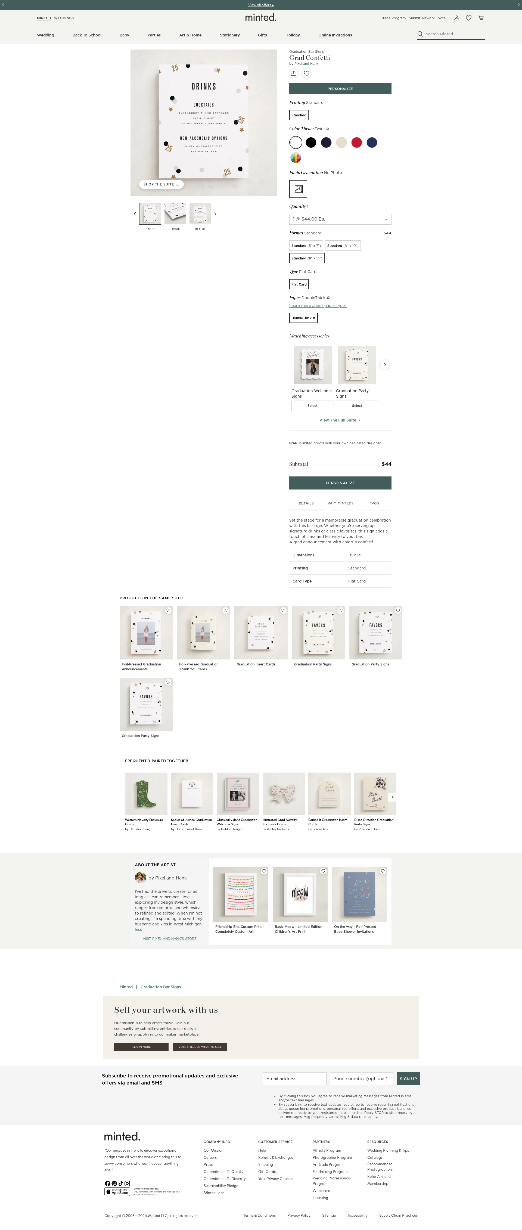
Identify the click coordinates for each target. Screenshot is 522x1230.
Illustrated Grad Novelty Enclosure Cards (280, 821)
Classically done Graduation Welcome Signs (237, 821)
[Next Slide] (385, 364)
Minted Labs (214, 1192)
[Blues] (371, 142)
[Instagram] (127, 1183)
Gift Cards (267, 1171)
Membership (377, 1183)
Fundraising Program (330, 1171)
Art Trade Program (328, 1164)
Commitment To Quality (223, 1171)
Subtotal (298, 464)
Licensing (320, 1197)
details (306, 503)
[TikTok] (120, 1183)
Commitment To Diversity (225, 1178)
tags (374, 503)
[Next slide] (215, 213)
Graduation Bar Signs (306, 51)
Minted (126, 987)
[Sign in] (456, 18)
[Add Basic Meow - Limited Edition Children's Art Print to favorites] (323, 871)
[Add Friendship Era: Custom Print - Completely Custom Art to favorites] (264, 871)
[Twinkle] (295, 142)
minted (44, 18)
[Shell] (341, 142)
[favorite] (306, 73)
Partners (321, 1141)
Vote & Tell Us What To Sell (200, 1046)
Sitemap (329, 1215)
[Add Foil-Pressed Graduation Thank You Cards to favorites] (225, 610)
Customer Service (275, 1141)
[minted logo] (261, 17)
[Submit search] (420, 34)
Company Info (217, 1141)
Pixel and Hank (306, 63)
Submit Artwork (422, 18)
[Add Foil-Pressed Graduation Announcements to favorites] (168, 610)
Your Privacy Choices (275, 1178)
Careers (210, 1157)
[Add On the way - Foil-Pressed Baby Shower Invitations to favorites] (383, 871)
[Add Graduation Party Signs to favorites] (340, 610)
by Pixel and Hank (367, 829)
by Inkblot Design (229, 829)
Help (262, 1150)
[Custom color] (295, 157)
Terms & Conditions (260, 1215)
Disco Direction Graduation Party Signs (373, 821)
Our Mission (213, 1150)
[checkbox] (313, 406)
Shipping (265, 1164)
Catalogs (375, 1157)
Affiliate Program (327, 1150)
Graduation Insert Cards (256, 664)
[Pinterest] (114, 1183)
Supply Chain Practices (398, 1215)
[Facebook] (107, 1183)
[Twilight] (311, 142)
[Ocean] (326, 142)
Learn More (141, 1046)
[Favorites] (468, 18)
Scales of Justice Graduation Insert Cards (191, 821)
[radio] (299, 115)
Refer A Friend (379, 1176)
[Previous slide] (134, 213)
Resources (377, 1141)
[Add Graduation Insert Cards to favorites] (283, 610)
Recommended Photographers (380, 1166)
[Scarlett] (356, 142)
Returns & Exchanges (275, 1157)
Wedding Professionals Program (332, 1180)
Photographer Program (332, 1157)
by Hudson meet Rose (186, 829)
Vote (442, 18)
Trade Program (393, 18)
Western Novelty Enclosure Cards (144, 821)
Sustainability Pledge (221, 1185)
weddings (64, 18)
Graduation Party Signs (313, 664)
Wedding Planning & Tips (388, 1150)
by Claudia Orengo (139, 829)
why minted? (340, 503)
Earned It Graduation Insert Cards (327, 821)
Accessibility (357, 1215)
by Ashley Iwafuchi (276, 829)
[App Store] (117, 1193)
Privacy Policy (298, 1215)
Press (208, 1164)
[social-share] (293, 73)
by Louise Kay (318, 829)
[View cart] (480, 18)
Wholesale (321, 1190)
